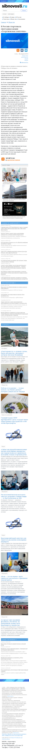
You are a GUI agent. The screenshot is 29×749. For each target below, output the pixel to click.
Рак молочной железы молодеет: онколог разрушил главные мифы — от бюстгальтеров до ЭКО (14, 496)
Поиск (24, 10)
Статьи (4, 14)
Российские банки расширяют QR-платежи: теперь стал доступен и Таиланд (14, 261)
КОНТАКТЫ (9, 680)
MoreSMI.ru (7, 739)
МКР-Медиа (11, 14)
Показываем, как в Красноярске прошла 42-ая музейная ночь (12, 295)
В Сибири (6, 17)
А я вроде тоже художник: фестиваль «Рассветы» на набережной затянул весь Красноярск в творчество (10, 622)
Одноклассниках (13, 160)
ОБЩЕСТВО (25, 56)
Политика (6, 19)
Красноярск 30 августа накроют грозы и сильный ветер (13, 644)
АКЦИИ (26, 60)
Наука (3, 446)
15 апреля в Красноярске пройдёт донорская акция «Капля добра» (14, 182)
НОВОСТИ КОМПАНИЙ (11, 223)
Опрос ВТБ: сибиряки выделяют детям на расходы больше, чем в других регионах (14, 252)
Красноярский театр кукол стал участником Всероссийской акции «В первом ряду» (14, 217)
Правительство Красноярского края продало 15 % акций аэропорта (14, 200)
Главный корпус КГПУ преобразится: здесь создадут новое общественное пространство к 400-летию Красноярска (14, 229)
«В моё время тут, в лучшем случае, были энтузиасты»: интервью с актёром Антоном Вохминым (14, 353)
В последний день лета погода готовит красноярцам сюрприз (14, 670)
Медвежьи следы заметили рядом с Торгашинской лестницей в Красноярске (14, 649)
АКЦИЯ (26, 59)
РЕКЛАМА (20, 680)
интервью (4, 348)
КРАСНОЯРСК (11, 1)
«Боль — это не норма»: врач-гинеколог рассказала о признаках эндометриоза (14, 578)
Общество (13, 19)
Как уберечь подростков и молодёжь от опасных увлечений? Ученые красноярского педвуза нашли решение (14, 273)
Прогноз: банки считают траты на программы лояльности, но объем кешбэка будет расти (12, 234)
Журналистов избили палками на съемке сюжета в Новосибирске (14, 287)
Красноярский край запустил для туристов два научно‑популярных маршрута (13, 540)
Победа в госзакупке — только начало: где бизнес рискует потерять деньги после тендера (13, 390)
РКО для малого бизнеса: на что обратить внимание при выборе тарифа (14, 243)
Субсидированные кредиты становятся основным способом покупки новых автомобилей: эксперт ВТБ (14, 278)
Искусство (4, 617)
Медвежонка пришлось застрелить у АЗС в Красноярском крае (12, 658)
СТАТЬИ (5, 324)
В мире (12, 17)
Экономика (21, 19)
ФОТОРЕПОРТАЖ (9, 283)
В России (18, 17)
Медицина (4, 491)
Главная (3, 22)
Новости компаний (7, 415)
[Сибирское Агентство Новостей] (14, 6)
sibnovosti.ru (10, 696)
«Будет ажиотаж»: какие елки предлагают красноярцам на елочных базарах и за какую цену (14, 302)
